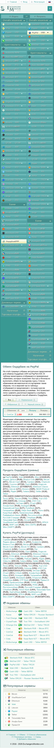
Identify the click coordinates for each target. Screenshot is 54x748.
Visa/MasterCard (12, 290)
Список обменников (37, 735)
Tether (8, 163)
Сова (8, 628)
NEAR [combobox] (17, 126)
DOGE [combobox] (17, 102)
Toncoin (8, 172)
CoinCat (10, 414)
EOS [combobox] (43, 114)
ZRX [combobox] (17, 48)
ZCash (8, 200)
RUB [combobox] (17, 24)
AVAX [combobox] (17, 53)
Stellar (8, 159)
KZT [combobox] (43, 245)
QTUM (8, 143)
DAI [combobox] (16, 94)
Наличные (29, 597)
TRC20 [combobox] (18, 163)
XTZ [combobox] (16, 167)
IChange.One (11, 625)
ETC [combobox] (17, 110)
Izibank (8, 229)
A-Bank (8, 208)
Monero (8, 122)
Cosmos (9, 90)
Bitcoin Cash (10, 69)
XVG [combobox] (17, 196)
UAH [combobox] (17, 208)
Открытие (9, 237)
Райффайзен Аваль (14, 262)
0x (6, 49)
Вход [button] (25, 2)
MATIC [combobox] (18, 139)
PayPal (35, 33)
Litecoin (8, 118)
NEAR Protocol (11, 126)
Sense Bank (10, 278)
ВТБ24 (8, 294)
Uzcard (34, 335)
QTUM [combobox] (17, 143)
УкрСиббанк (10, 286)
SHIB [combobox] (17, 151)
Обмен (22, 735)
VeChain (9, 192)
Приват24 (9, 249)
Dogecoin (9, 102)
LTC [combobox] (16, 118)
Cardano (9, 81)
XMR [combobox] (17, 122)
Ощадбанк (10, 241)
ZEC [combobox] (17, 200)
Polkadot (9, 135)
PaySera (35, 36)
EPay (7, 28)
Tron (7, 176)
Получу (32, 410)
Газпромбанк (11, 225)
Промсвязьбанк (12, 253)
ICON (7, 114)
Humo (34, 262)
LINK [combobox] (17, 85)
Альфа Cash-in (38, 229)
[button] (16, 414)
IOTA (33, 131)
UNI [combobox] (16, 184)
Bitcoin (8, 65)
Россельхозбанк (12, 270)
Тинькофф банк (12, 282)
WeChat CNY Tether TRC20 (36, 625)
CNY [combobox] (17, 40)
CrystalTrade (11, 621)
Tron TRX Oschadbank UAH (36, 621)
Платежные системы (23, 737)
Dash (7, 98)
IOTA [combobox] (43, 130)
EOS (33, 114)
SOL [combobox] (17, 155)
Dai (7, 94)
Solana (8, 155)
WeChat (8, 41)
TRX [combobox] (17, 175)
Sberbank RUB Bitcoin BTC (36, 628)
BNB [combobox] (17, 61)
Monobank (10, 233)
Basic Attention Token (14, 57)
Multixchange (11, 611)
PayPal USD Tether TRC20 (21, 665)
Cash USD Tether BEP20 (35, 611)
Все (10, 400)
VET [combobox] (16, 192)
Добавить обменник (27, 739)
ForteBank (35, 249)
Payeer (8, 32)
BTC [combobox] (17, 65)
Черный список (35, 404)
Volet (7, 36)
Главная (13, 2)
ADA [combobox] (17, 81)
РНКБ (7, 266)
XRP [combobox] (17, 147)
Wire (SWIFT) (11, 306)
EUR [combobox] (43, 36)
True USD (9, 180)
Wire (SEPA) (30, 525)
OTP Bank (9, 245)
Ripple (8, 147)
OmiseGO (9, 131)
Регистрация (39, 2)
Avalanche (9, 53)
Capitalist (9, 24)
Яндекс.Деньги (9, 479)
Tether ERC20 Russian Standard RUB (26, 678)
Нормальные (28, 400)
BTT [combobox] (16, 77)
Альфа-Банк (10, 212)
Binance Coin (11, 61)
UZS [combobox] (43, 261)
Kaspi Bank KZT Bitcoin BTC (36, 635)
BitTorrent (9, 77)
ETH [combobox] (17, 106)
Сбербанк (31, 517)
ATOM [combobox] (17, 89)
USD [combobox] (17, 28)
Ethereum (9, 106)
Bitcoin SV (9, 73)
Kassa (8, 615)
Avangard (9, 221)
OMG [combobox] (17, 130)
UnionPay (35, 331)
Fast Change (11, 618)
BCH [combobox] (17, 69)
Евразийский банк (39, 245)
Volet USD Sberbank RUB (35, 618)
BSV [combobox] (16, 73)
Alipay (8, 216)
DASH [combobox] (17, 98)
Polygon (8, 139)
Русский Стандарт (13, 274)
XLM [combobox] (17, 159)
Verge (8, 196)
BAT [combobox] (16, 57)
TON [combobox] (17, 171)
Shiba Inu (9, 151)
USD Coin (9, 188)
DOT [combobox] (17, 135)
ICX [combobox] (16, 114)
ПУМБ (8, 257)
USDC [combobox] (17, 188)
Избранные (13, 404)
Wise (33, 49)
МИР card (9, 298)
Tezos (8, 167)
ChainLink (9, 85)
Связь (38, 737)
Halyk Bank (36, 257)
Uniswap (9, 184)
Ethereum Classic (12, 110)
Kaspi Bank (36, 270)
